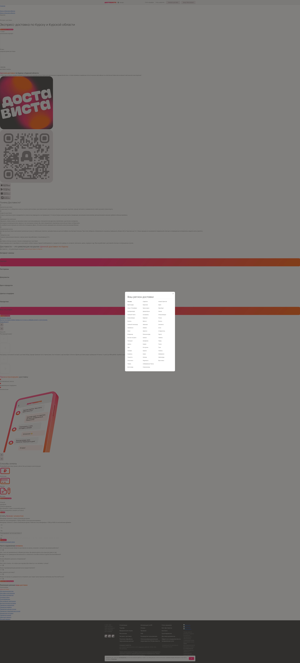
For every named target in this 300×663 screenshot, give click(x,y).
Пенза (160, 311)
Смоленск (161, 324)
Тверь (160, 341)
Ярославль (161, 360)
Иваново (145, 324)
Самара (130, 350)
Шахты (129, 344)
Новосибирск (131, 318)
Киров (144, 344)
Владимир (130, 334)
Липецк (145, 357)
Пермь (129, 364)
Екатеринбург (131, 311)
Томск (160, 344)
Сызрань (130, 354)
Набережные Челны (148, 364)
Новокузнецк (146, 367)
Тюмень (160, 350)
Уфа (129, 347)
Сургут (160, 334)
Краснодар (131, 305)
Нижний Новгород (133, 324)
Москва (130, 301)
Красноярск (146, 308)
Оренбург (161, 308)
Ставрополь (161, 331)
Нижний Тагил (131, 314)
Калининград (146, 334)
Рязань (160, 321)
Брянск (145, 321)
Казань (129, 321)
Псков (160, 318)
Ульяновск (130, 360)
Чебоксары (161, 357)
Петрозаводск (162, 314)
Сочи (159, 327)
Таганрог (130, 341)
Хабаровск (161, 354)
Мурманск (145, 360)
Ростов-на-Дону (132, 337)
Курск (144, 354)
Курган (145, 350)
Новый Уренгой (162, 301)
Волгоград (130, 367)
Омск (129, 331)
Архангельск (146, 311)
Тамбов (160, 337)
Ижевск (145, 327)
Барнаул (145, 318)
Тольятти (130, 357)
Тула (159, 347)
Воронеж (145, 305)
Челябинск (130, 327)
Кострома (145, 347)
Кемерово (145, 341)
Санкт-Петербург (132, 308)
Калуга (145, 337)
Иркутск (145, 331)
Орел (159, 305)
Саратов (145, 301)
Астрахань (146, 314)
